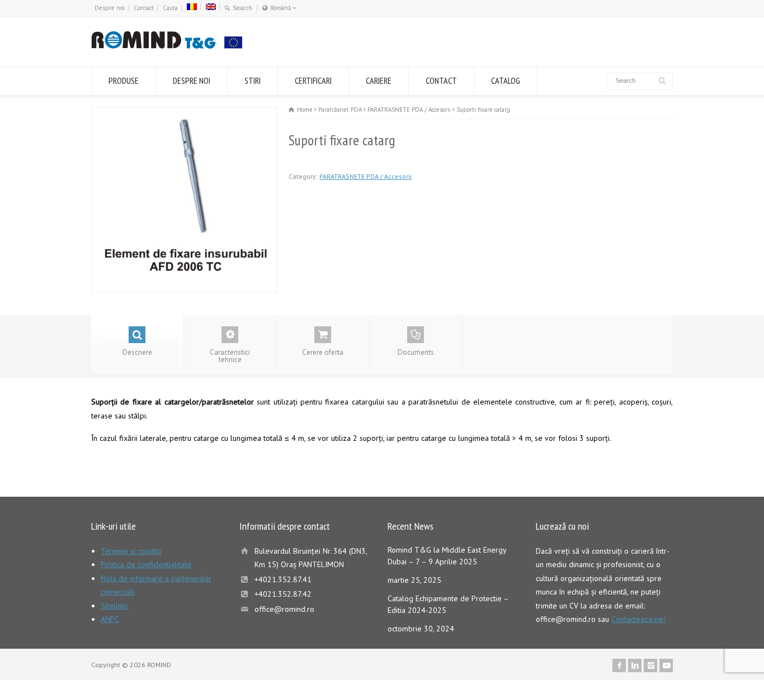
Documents (416, 352)
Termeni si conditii (131, 551)
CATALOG (505, 80)
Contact (144, 8)
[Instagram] (650, 665)
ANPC (110, 619)
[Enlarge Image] (184, 113)
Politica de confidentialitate (146, 564)
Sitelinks (114, 606)
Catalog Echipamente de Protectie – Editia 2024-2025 (448, 604)
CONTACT (441, 80)
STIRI (252, 80)
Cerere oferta (322, 352)
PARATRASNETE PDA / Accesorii (365, 176)
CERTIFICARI (313, 80)
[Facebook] (619, 665)
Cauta (170, 8)
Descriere (137, 352)
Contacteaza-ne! (638, 619)
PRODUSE (124, 80)
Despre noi (110, 8)
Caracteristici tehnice (230, 356)
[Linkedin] (635, 665)
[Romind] (166, 46)
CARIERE (379, 80)
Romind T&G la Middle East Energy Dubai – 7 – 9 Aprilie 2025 (447, 556)
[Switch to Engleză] (211, 6)
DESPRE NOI (191, 80)
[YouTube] (666, 665)
